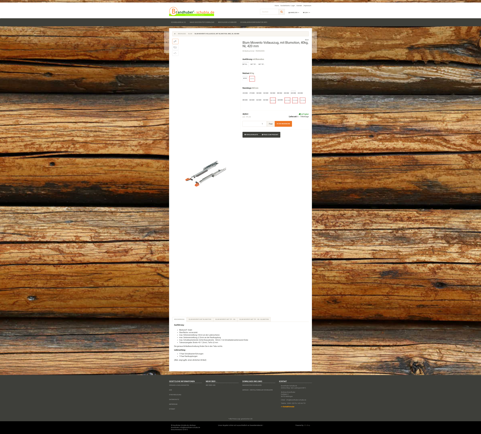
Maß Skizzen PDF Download (202, 22)
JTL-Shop (307, 425)
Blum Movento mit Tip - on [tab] (225, 319)
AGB (170, 390)
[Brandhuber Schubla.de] (191, 11)
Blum (190, 34)
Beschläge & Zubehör (227, 22)
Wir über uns (210, 385)
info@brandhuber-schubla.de (296, 400)
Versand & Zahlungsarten (179, 385)
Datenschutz (174, 399)
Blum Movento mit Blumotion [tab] (200, 319)
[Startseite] (174, 34)
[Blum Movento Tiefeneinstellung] (166, 42)
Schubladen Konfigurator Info (253, 22)
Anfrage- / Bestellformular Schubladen (257, 390)
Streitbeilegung (175, 395)
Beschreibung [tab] (179, 319)
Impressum (307, 6)
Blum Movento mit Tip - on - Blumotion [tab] (254, 319)
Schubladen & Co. (178, 22)
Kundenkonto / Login (288, 6)
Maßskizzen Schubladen (252, 385)
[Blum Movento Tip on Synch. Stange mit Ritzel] (314, 42)
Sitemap (172, 409)
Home (277, 6)
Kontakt (299, 6)
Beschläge (182, 34)
